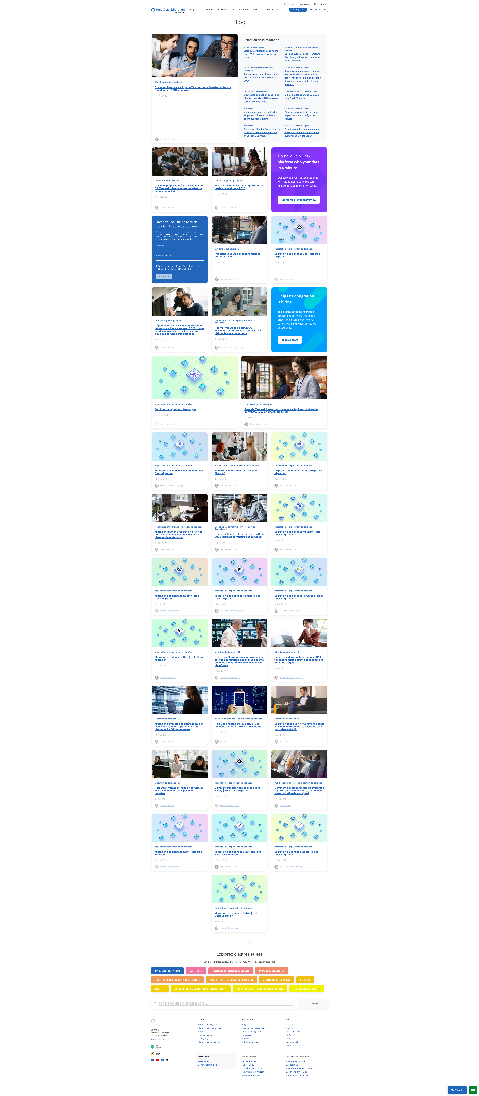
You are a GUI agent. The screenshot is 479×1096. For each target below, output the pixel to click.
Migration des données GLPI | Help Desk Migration (179, 853)
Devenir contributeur (207, 1065)
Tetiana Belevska (168, 139)
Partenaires (203, 1061)
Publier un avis (249, 1065)
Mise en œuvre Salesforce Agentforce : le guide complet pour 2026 (239, 187)
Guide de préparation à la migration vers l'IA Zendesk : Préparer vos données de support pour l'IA (179, 188)
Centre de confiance (295, 1045)
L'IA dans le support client (167, 180)
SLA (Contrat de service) (297, 1075)
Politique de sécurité (295, 1061)
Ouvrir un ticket (293, 1042)
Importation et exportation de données (300, 91)
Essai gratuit (298, 9)
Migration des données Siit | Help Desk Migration (297, 255)
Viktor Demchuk (167, 424)
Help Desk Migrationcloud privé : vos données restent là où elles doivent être (238, 725)
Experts (289, 1028)
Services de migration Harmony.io (175, 409)
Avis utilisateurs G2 (251, 1075)
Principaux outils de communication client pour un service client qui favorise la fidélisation (302, 132)
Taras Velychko (167, 207)
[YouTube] (157, 1059)
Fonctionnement (205, 1035)
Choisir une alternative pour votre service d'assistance (235, 321)
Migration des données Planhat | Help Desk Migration (237, 597)
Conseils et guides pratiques (296, 67)
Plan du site (247, 1038)
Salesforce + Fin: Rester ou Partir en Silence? (236, 472)
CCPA (288, 1038)
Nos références (249, 1061)
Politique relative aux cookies (299, 1068)
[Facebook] (153, 1059)
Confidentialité (292, 1065)
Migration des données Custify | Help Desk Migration (177, 597)
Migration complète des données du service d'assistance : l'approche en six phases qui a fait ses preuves (179, 726)
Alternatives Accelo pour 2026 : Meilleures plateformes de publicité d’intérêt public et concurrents (239, 330)
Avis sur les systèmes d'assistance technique (237, 465)
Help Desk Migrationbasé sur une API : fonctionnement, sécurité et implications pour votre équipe (298, 660)
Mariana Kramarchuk (289, 279)
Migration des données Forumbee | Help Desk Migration (298, 597)
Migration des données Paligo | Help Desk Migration (236, 914)
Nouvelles (160, 989)
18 (250, 942)
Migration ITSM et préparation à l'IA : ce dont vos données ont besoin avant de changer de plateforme (179, 534)
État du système (251, 1042)
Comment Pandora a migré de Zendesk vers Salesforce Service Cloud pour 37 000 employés (193, 89)
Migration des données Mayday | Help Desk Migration (297, 533)
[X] (167, 1059)
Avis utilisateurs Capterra (254, 1072)
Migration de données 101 (255, 47)
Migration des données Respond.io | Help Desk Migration (179, 472)
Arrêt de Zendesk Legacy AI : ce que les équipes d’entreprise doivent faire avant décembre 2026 (281, 410)
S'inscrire (459, 1090)
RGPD (288, 1035)
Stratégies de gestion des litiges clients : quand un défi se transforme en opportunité (261, 98)
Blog (191, 9)
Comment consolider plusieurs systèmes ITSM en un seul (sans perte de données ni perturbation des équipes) (299, 790)
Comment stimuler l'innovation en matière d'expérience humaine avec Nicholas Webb (262, 132)
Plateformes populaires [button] (209, 1042)
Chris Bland (285, 805)
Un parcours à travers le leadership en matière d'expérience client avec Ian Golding (261, 115)
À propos (290, 1024)
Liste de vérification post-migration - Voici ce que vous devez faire (261, 54)
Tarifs (200, 1031)
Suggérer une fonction (252, 1068)
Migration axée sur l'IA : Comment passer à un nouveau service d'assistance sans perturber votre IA (299, 726)
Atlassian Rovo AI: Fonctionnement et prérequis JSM (237, 255)
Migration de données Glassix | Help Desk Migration (296, 853)
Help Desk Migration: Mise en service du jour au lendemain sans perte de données (179, 790)
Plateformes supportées (209, 1028)
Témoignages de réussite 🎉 (169, 82)
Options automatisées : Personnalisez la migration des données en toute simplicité (302, 57)
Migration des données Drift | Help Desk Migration (179, 658)
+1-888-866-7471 (158, 1039)
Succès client (196, 971)
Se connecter (289, 4)
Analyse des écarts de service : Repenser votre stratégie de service (301, 115)
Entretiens (248, 108)
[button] (210, 9)
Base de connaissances (253, 1028)
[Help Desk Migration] (153, 1021)
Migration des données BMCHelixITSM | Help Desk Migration (238, 853)
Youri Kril (224, 741)
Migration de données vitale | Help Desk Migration (298, 472)
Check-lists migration (252, 1031)
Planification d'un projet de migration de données (178, 527)
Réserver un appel (318, 9)
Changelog (203, 1038)
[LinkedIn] (162, 1059)
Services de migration (208, 1024)
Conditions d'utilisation (296, 1072)
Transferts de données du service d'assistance (177, 980)
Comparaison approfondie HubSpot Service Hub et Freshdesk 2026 (261, 77)
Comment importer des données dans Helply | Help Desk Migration (237, 789)
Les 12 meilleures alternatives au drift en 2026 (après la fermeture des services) (239, 535)
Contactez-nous (293, 1031)
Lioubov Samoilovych (230, 207)
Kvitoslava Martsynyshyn (231, 347)
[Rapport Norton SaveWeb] (156, 1053)
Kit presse (246, 1035)
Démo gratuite (304, 4)
